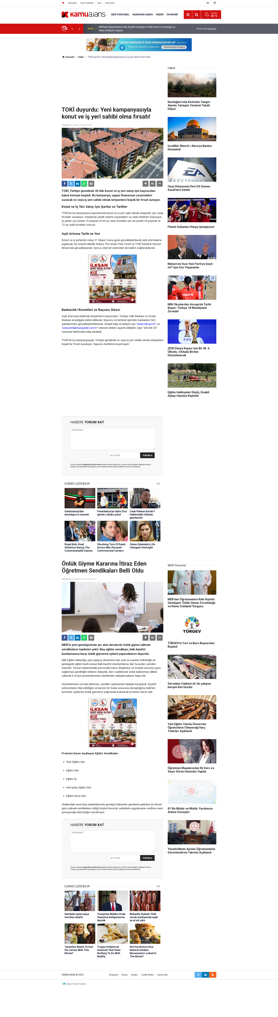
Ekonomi (172, 14)
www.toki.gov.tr (146, 324)
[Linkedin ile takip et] (205, 975)
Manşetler (72, 3)
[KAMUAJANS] (83, 14)
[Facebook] (64, 184)
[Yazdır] (91, 184)
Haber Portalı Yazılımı (76, 984)
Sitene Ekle (109, 3)
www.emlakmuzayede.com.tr (80, 328)
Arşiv (99, 3)
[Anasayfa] (63, 3)
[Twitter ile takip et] (198, 975)
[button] (145, 184)
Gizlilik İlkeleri (147, 975)
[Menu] (188, 14)
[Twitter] (71, 184)
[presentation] (72, 29)
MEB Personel (120, 14)
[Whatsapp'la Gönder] (84, 184)
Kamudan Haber (142, 14)
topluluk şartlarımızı (92, 464)
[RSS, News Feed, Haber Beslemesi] (212, 975)
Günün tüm (206, 28)
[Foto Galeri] (214, 2)
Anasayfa (69, 57)
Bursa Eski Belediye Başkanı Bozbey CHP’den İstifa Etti (127, 28)
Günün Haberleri (87, 3)
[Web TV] (207, 2)
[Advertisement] (112, 84)
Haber (160, 14)
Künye (125, 975)
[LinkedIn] (78, 184)
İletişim (134, 975)
